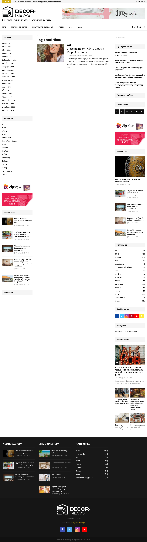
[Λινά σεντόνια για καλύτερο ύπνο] (44, 465)
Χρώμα (4, 174)
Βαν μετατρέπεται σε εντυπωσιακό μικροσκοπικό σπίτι (137, 427)
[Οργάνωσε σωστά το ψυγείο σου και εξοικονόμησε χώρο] (7, 235)
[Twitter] (135, 27)
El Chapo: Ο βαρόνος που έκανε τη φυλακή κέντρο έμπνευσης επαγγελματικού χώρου (137, 404)
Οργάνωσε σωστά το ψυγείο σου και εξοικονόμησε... (135, 193)
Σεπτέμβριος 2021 (8, 77)
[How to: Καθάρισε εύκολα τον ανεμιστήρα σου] (7, 221)
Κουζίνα (5, 148)
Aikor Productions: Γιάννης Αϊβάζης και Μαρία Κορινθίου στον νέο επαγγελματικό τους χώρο (129, 371)
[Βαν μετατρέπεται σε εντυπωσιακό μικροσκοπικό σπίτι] (137, 418)
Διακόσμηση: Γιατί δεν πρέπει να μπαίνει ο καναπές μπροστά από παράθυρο (23, 263)
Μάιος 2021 (6, 90)
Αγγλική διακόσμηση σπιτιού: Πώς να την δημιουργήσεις (58, 489)
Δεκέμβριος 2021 (8, 67)
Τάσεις (4, 168)
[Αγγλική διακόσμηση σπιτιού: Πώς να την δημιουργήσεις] (44, 489)
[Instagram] (138, 27)
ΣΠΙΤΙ (4, 27)
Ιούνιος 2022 (6, 47)
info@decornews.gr (78, 523)
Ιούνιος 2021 (6, 87)
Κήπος (4, 144)
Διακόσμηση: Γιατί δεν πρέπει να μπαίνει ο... (135, 219)
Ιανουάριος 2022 (8, 63)
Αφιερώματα (6, 138)
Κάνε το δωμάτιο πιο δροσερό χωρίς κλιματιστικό (22, 248)
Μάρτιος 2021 (7, 97)
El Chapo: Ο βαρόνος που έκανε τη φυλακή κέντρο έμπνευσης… (41, 2)
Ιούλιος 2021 (6, 84)
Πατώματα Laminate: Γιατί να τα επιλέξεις (121, 427)
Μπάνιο (4, 154)
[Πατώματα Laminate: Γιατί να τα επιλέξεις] (122, 418)
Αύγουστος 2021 (8, 80)
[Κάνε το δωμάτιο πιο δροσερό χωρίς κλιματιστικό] (7, 248)
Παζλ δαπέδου (56, 475)
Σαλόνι (4, 165)
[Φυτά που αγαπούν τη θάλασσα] (44, 453)
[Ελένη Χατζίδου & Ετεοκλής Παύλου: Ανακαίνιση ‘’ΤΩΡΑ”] (122, 393)
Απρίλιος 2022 (7, 53)
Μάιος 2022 (6, 50)
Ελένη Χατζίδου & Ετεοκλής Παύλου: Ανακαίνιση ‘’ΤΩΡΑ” (122, 402)
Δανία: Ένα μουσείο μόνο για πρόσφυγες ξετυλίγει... (135, 232)
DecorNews (72, 55)
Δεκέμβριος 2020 (8, 107)
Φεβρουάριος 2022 (9, 60)
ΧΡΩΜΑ (61, 27)
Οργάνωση (6, 158)
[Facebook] (133, 27)
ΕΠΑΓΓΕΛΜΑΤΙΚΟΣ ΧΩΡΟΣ (42, 27)
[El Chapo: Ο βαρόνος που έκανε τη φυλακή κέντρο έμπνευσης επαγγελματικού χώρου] (137, 393)
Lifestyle (5, 131)
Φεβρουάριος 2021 (9, 100)
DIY (3, 124)
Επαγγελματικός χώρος (10, 141)
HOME (4, 128)
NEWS (80, 27)
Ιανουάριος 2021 (8, 104)
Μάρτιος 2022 (7, 57)
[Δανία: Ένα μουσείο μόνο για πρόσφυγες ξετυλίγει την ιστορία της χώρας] (7, 278)
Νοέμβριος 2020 (8, 110)
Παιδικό (5, 161)
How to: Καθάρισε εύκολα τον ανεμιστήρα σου (23, 221)
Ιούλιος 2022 (6, 43)
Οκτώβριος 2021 (8, 74)
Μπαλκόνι (5, 151)
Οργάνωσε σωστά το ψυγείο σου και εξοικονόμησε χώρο (22, 234)
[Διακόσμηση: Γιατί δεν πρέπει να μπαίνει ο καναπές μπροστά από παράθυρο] (7, 262)
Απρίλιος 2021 (7, 94)
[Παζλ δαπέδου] (44, 477)
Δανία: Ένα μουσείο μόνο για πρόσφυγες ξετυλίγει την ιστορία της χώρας (22, 279)
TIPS (70, 27)
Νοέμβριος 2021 (8, 70)
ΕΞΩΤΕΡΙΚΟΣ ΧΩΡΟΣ (19, 27)
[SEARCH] (142, 37)
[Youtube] (141, 27)
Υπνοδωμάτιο (7, 171)
